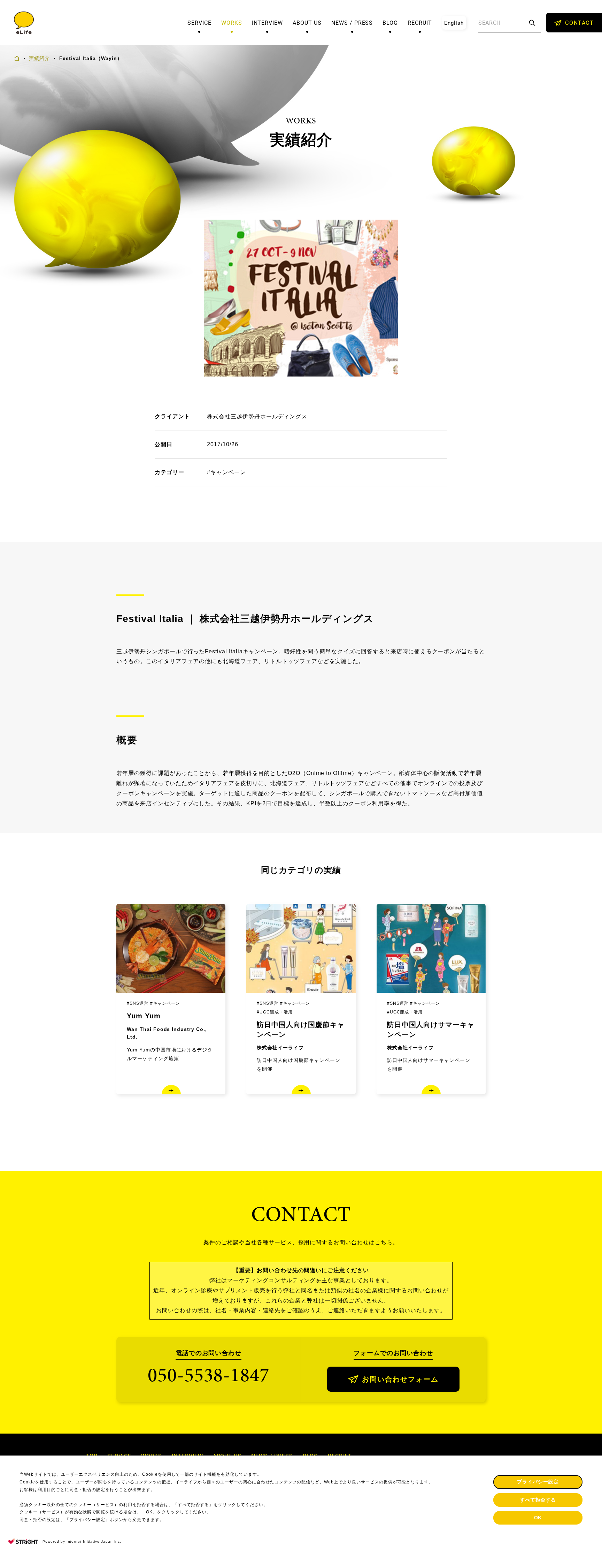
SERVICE (199, 23)
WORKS (231, 23)
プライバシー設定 (538, 1481)
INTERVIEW (267, 23)
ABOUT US (307, 23)
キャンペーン (228, 472)
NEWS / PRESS (352, 23)
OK (538, 1517)
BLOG (390, 23)
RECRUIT (420, 23)
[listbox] (454, 23)
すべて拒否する (538, 1500)
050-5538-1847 (208, 1374)
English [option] (454, 22)
